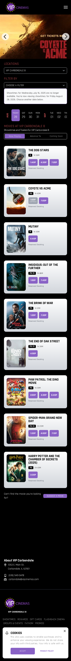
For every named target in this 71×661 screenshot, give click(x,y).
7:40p (44, 280)
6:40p (54, 395)
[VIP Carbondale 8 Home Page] (35, 7)
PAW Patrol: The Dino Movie (43, 381)
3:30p (33, 474)
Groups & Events (13, 623)
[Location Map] (35, 531)
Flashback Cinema (54, 619)
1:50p (33, 280)
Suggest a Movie (55, 495)
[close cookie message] (64, 631)
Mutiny (33, 226)
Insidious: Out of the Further (43, 266)
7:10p (54, 433)
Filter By (10, 79)
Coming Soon (56, 136)
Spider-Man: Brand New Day (45, 419)
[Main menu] (65, 7)
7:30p (43, 315)
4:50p (33, 353)
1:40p (33, 162)
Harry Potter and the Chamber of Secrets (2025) (44, 459)
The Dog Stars (38, 150)
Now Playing (15, 136)
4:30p (44, 162)
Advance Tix (35, 136)
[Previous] (5, 36)
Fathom (29, 623)
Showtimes (9, 619)
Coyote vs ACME (39, 188)
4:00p (44, 433)
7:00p (43, 200)
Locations (11, 64)
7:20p (54, 162)
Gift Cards (36, 619)
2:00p (33, 395)
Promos (39, 623)
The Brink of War (40, 303)
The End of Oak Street (44, 341)
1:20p (33, 315)
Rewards (23, 619)
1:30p (33, 433)
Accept (23, 651)
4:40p (33, 238)
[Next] (65, 36)
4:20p (44, 395)
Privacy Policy (47, 651)
